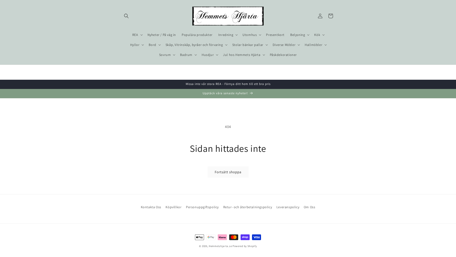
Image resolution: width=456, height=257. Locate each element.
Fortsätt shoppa (228, 172)
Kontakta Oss (151, 207)
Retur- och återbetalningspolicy (247, 207)
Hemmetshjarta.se (220, 246)
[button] (126, 16)
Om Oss (309, 207)
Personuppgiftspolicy (202, 207)
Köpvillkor (173, 207)
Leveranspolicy (287, 207)
